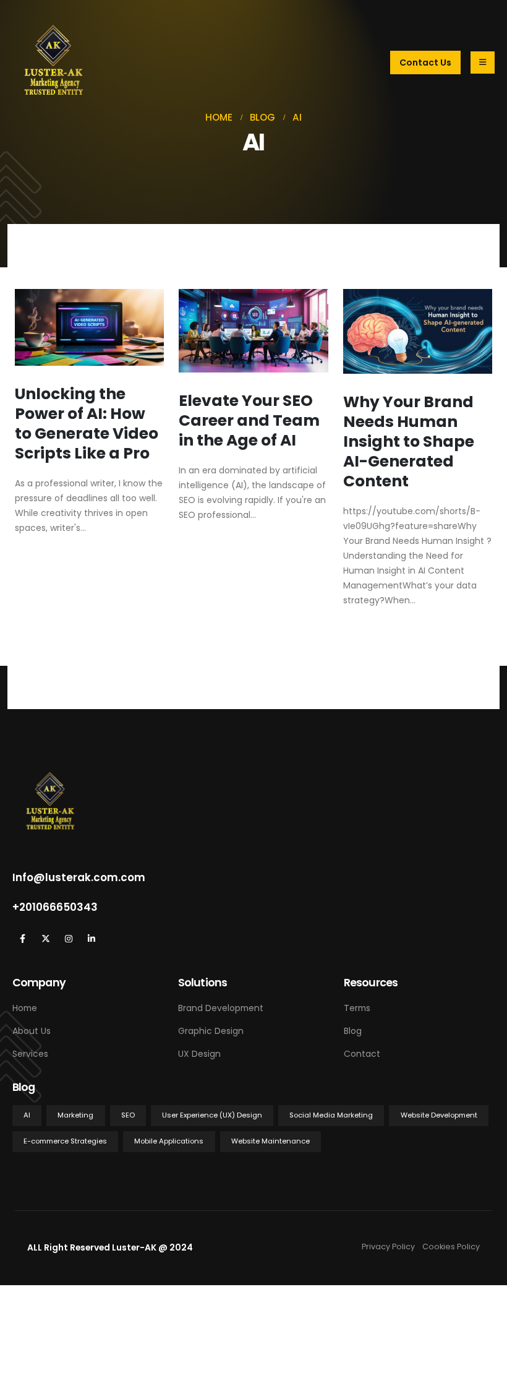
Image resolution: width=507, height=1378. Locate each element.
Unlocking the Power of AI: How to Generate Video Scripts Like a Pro (86, 423)
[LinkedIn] (91, 939)
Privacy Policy (392, 1246)
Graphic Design (211, 1031)
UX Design (199, 1054)
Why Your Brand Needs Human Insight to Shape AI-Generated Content (408, 441)
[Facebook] (22, 939)
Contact (362, 1054)
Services (30, 1054)
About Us (31, 1031)
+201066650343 (55, 907)
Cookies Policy (451, 1246)
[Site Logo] (53, 62)
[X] (45, 939)
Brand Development (220, 1008)
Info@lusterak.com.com (78, 877)
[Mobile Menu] (483, 62)
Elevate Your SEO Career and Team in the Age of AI (249, 420)
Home (24, 1008)
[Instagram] (68, 939)
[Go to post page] (89, 327)
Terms (357, 1008)
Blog (353, 1031)
